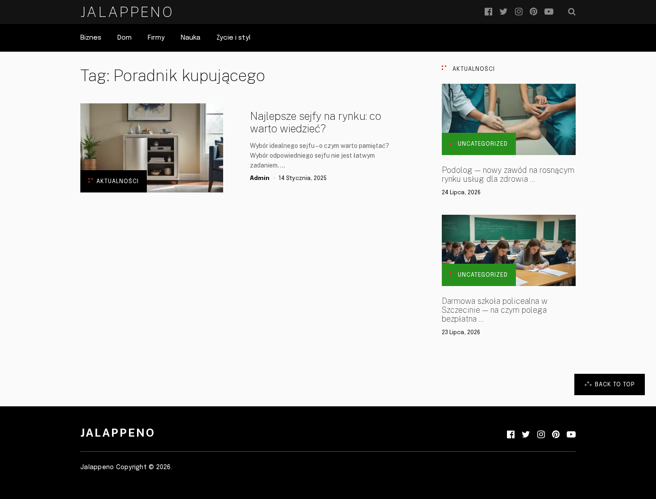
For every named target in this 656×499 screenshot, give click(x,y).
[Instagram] (519, 12)
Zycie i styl (233, 37)
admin (260, 178)
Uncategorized (483, 144)
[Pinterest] (533, 12)
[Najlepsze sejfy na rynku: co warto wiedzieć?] (151, 147)
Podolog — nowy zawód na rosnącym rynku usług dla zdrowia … (508, 175)
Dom (124, 37)
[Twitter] (503, 12)
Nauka (190, 37)
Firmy (156, 37)
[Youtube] (548, 12)
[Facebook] (488, 12)
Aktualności (117, 181)
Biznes (90, 37)
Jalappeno (127, 12)
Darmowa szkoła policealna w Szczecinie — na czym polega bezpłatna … (495, 310)
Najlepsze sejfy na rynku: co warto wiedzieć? (315, 122)
